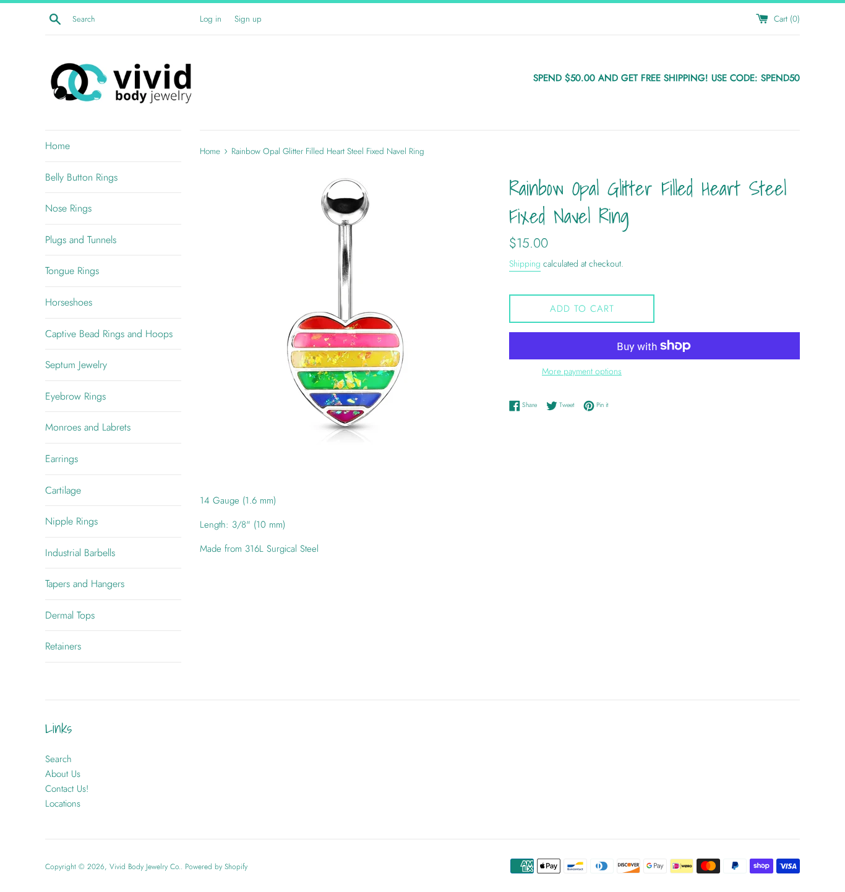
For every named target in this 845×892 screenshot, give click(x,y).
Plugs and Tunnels (80, 240)
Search (58, 759)
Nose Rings (68, 208)
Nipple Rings (71, 521)
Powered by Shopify (216, 866)
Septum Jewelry (76, 365)
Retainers (63, 646)
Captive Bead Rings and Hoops (109, 334)
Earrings (61, 459)
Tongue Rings (72, 271)
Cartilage (63, 490)
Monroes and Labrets (88, 427)
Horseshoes (68, 302)
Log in (210, 19)
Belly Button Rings (81, 177)
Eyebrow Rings (75, 396)
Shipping (525, 263)
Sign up (248, 19)
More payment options (582, 371)
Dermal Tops (70, 615)
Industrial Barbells (80, 553)
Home (57, 146)
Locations (62, 803)
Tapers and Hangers (84, 584)
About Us (62, 774)
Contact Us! (66, 789)
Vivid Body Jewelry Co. (145, 866)
